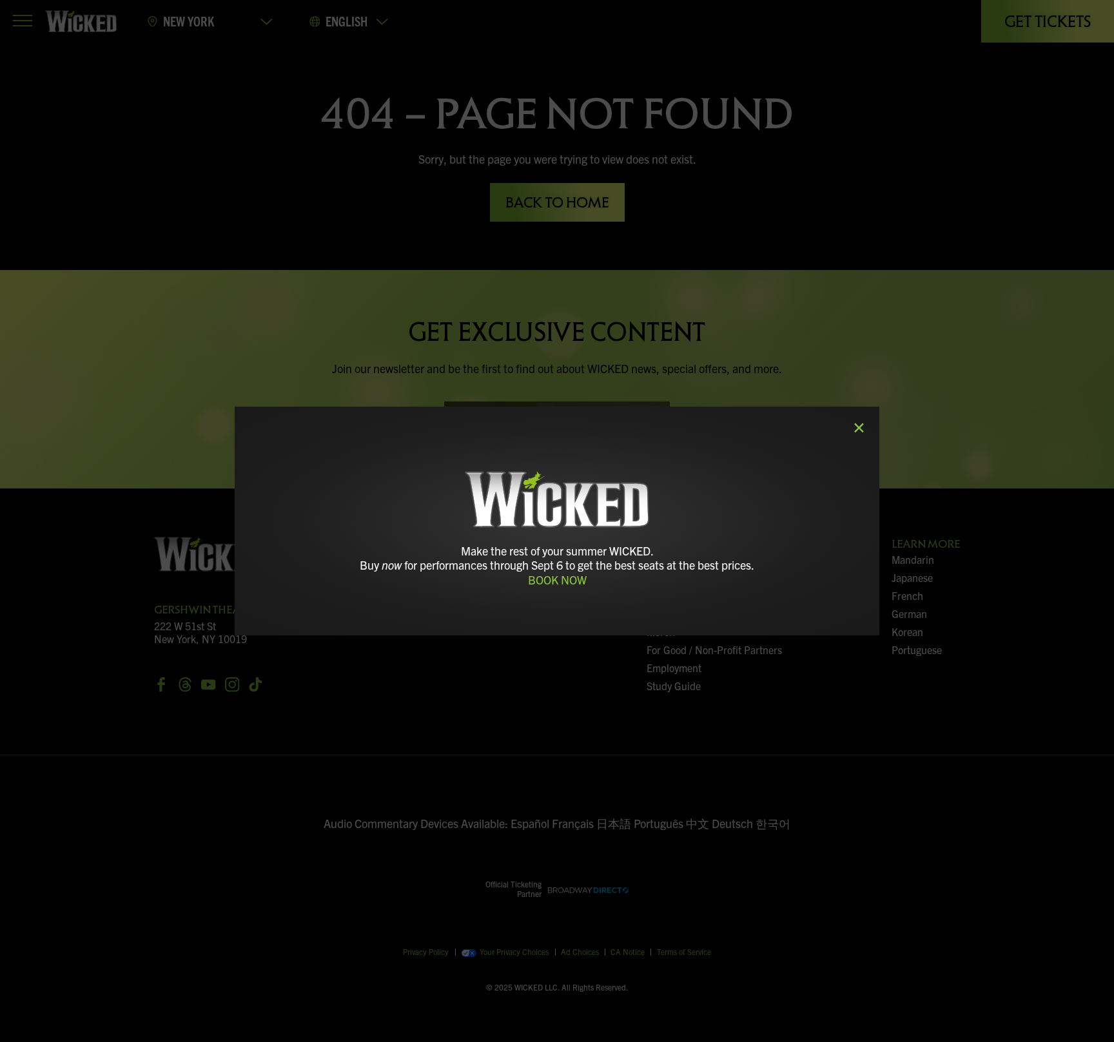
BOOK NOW (557, 579)
